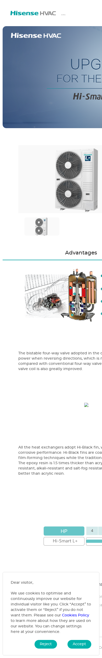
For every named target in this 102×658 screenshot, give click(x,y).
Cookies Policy (75, 615)
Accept (79, 644)
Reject (46, 644)
